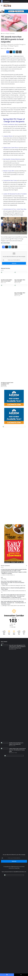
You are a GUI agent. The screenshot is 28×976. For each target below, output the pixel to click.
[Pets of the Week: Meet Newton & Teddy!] (21, 288)
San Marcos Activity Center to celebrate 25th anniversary (7, 384)
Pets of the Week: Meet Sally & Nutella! (20, 280)
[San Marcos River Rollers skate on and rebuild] (7, 275)
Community (12, 33)
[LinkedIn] (14, 52)
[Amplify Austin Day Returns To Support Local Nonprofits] (4, 744)
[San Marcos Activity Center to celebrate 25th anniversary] (7, 333)
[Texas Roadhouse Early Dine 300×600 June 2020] (14, 562)
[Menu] (1, 6)
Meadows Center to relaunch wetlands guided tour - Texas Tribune (13, 588)
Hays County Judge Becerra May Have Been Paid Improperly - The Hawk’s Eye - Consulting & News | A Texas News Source (13, 603)
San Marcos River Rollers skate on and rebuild (6, 280)
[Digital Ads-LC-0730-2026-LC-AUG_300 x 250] (14, 405)
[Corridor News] (7, 5)
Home (3, 33)
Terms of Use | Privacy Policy (14, 868)
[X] (11, 52)
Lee (2, 577)
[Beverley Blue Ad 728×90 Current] (14, 11)
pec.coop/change (5, 242)
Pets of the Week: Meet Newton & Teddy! (20, 293)
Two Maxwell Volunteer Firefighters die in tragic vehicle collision (15, 1)
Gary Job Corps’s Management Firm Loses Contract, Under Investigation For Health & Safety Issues (17, 646)
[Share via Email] (17, 52)
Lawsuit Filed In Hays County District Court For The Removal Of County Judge (17, 750)
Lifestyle (7, 33)
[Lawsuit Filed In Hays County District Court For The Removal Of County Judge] (4, 750)
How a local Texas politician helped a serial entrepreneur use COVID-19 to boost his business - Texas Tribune (13, 583)
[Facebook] (7, 52)
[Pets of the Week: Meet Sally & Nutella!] (21, 275)
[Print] (20, 52)
